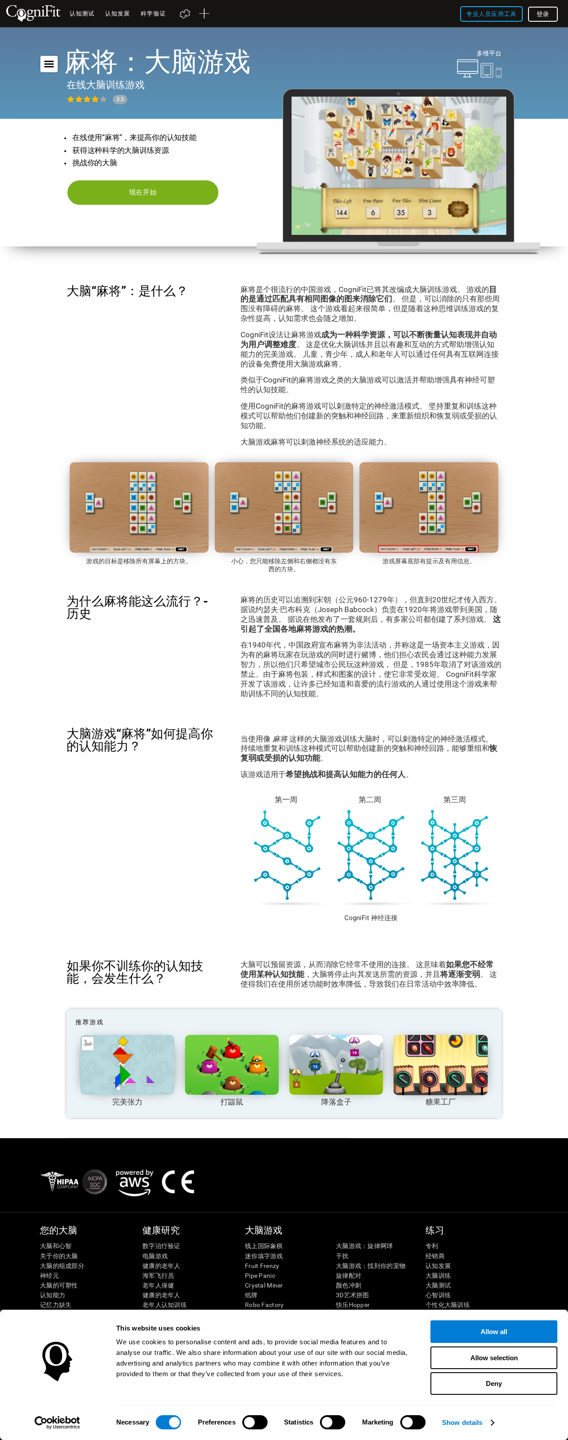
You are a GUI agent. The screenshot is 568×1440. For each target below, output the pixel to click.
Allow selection (494, 1358)
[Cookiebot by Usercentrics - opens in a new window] (57, 1422)
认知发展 (438, 1265)
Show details (462, 1422)
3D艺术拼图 (352, 1295)
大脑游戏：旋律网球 (364, 1245)
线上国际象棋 (264, 1245)
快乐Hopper (353, 1304)
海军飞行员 (158, 1275)
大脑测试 (438, 1285)
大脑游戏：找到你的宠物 (371, 1265)
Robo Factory (264, 1304)
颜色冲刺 (348, 1285)
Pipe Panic (260, 1275)
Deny (494, 1383)
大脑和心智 (55, 1245)
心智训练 (438, 1295)
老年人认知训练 (164, 1304)
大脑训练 (438, 1275)
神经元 (49, 1275)
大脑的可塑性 (59, 1285)
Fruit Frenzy (262, 1265)
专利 (432, 1245)
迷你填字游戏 (264, 1256)
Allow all (494, 1331)
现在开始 (143, 192)
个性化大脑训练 (448, 1304)
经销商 (435, 1256)
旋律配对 (348, 1275)
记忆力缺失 (55, 1304)
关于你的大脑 (59, 1256)
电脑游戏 (155, 1256)
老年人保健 (158, 1285)
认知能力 (52, 1295)
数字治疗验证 (161, 1245)
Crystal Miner (264, 1285)
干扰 (342, 1256)
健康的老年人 (161, 1265)
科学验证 (153, 13)
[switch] (255, 1422)
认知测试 (82, 13)
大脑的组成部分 (62, 1265)
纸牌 (251, 1295)
